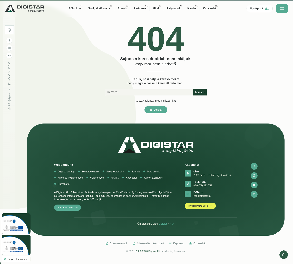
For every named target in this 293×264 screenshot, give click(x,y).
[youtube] (9, 55)
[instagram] (9, 48)
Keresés (199, 92)
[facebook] (9, 40)
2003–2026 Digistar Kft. (148, 251)
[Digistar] (283, 254)
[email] (254, 194)
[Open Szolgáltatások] (109, 8)
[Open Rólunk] (80, 8)
